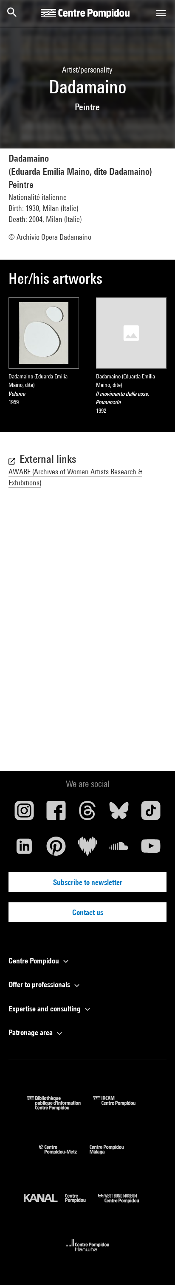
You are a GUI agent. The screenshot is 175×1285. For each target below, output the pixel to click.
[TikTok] (151, 813)
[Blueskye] (119, 813)
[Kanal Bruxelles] (61, 1205)
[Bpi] (60, 1107)
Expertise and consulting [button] (45, 1008)
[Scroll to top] (155, 1265)
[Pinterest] (55, 849)
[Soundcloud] (119, 849)
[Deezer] (87, 849)
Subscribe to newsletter (87, 882)
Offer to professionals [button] (40, 984)
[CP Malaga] (113, 1156)
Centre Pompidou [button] (34, 960)
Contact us (87, 912)
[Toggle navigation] (161, 13)
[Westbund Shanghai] (125, 1205)
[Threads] (87, 813)
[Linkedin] (24, 849)
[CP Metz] (64, 1156)
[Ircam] (120, 1107)
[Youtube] (151, 849)
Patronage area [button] (31, 1032)
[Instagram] (24, 813)
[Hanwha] (88, 1254)
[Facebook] (55, 813)
